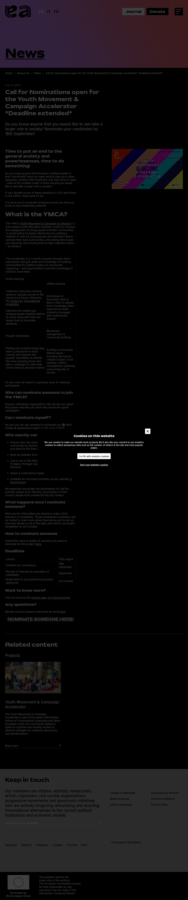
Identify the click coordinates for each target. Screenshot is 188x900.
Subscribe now (59, 458)
